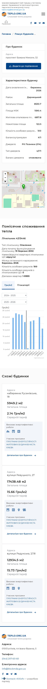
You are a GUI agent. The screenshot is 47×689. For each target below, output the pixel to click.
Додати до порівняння (25, 66)
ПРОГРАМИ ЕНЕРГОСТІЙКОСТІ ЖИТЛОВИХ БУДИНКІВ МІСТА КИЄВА (21, 444)
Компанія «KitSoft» (15, 679)
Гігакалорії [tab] (23, 285)
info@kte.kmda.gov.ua (14, 669)
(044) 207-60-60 (10, 659)
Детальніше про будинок (20, 455)
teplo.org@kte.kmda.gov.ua (13, 10)
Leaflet (41, 207)
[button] (23, 186)
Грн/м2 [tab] (8, 285)
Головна (6, 34)
